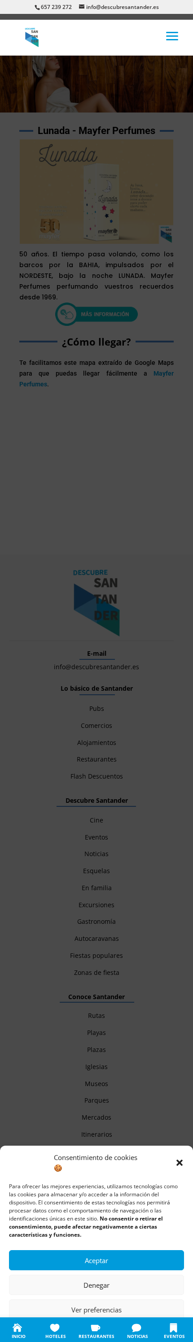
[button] (179, 1162)
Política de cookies (52, 1329)
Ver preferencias (96, 1309)
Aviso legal (150, 1329)
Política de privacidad (105, 1329)
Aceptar (96, 1260)
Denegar (96, 1285)
